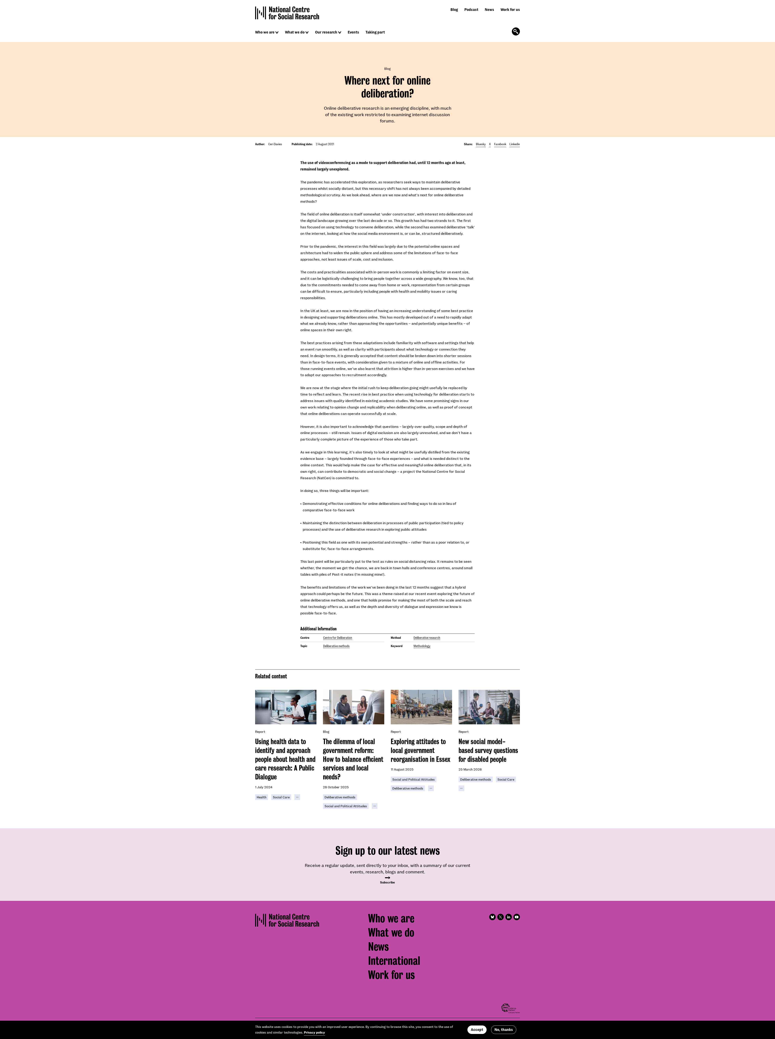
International (394, 960)
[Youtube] (516, 917)
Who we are (264, 32)
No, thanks (503, 1030)
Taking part (375, 32)
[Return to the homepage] (287, 12)
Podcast (471, 9)
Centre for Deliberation (337, 637)
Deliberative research (427, 637)
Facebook (500, 144)
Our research (326, 32)
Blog (454, 9)
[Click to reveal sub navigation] (277, 32)
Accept (477, 1030)
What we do (295, 32)
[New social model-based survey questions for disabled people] (489, 707)
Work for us (510, 9)
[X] (500, 917)
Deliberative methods (336, 646)
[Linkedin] (508, 917)
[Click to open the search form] (516, 31)
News (489, 9)
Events (353, 32)
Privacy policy (314, 1032)
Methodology (422, 646)
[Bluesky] (492, 917)
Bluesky (481, 144)
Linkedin (514, 144)
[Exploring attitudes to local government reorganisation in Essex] (421, 707)
